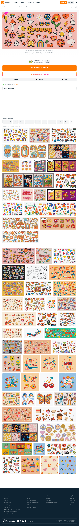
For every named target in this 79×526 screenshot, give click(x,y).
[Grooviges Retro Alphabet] (27, 195)
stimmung (51, 121)
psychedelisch (7, 121)
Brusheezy (6, 495)
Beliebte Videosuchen (32, 506)
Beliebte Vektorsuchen (32, 502)
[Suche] (70, 7)
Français (71, 504)
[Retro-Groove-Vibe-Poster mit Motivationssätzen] (61, 165)
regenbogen (30, 121)
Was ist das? (16, 84)
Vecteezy (5, 497)
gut (44, 121)
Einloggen (69, 2)
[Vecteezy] (2, 2)
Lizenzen (29, 495)
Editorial (30, 2)
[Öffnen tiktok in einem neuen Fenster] (28, 520)
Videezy (5, 499)
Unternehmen (7, 502)
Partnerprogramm (31, 499)
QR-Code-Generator (8, 513)
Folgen (46, 61)
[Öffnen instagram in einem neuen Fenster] (20, 520)
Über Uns (48, 499)
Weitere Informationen (9, 87)
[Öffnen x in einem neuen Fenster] (30, 520)
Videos (22, 2)
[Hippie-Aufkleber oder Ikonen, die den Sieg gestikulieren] (40, 165)
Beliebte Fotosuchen (32, 504)
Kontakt (48, 497)
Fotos (15, 2)
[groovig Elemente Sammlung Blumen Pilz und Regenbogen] (67, 319)
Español (71, 497)
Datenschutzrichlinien (59, 521)
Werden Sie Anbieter (51, 502)
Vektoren (7, 2)
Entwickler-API (7, 506)
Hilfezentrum (49, 495)
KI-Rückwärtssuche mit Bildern (11, 508)
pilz (15, 121)
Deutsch (71, 502)
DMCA (28, 497)
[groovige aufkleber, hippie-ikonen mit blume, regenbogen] (58, 223)
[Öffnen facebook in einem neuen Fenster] (18, 520)
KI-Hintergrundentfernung (10, 511)
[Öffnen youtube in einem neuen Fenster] (32, 520)
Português (71, 499)
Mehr (37, 2)
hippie (38, 121)
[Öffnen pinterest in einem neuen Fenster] (25, 520)
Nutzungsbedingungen (47, 521)
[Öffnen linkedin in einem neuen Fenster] (23, 520)
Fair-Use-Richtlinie (70, 521)
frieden (60, 121)
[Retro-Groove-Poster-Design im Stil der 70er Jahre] (61, 195)
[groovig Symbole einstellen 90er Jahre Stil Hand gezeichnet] (11, 464)
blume (21, 121)
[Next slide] (72, 121)
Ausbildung (6, 504)
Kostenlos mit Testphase (38, 67)
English (71, 495)
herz (66, 121)
